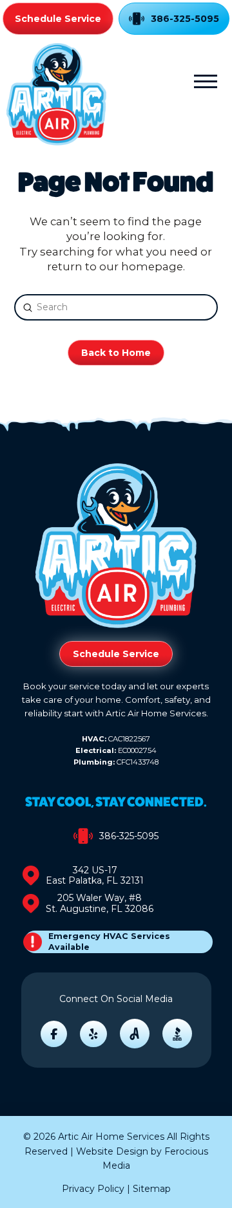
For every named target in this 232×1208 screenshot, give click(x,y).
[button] (205, 81)
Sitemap (152, 1188)
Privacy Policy (93, 1188)
